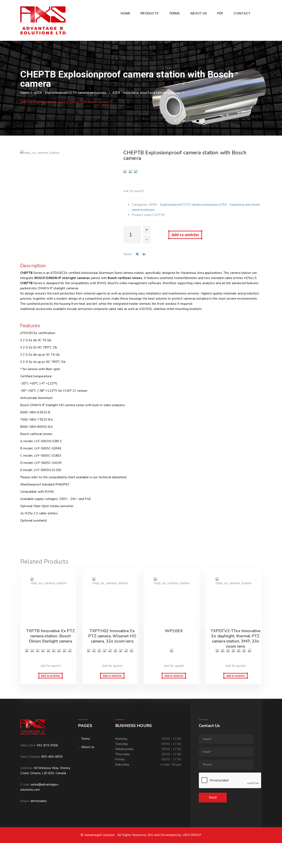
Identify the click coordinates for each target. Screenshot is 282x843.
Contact (241, 13)
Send (213, 797)
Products (149, 13)
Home (125, 13)
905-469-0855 (52, 757)
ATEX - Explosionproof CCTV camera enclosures (70, 93)
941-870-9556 (47, 745)
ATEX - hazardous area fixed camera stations (146, 93)
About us (198, 13)
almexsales (39, 801)
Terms (174, 13)
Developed (168, 835)
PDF (220, 13)
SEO (150, 835)
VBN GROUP (192, 835)
